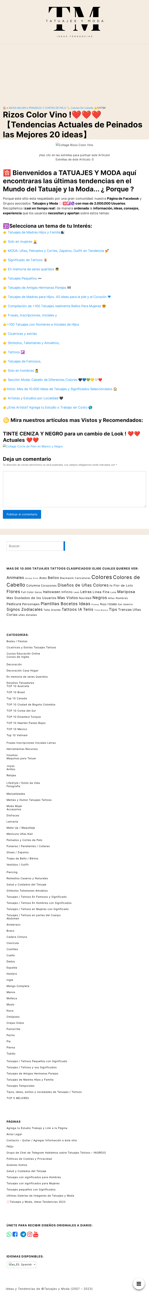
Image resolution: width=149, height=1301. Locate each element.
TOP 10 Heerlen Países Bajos (26, 722)
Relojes (11, 775)
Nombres (122, 598)
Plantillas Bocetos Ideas (65, 603)
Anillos (11, 769)
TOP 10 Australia (18, 686)
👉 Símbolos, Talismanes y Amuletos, (31, 343)
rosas (112, 604)
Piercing (12, 872)
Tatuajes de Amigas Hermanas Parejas (32, 1073)
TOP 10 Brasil (16, 692)
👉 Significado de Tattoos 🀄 (25, 260)
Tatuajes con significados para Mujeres (33, 1183)
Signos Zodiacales (25, 609)
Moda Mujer (17, 107)
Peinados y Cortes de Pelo (47, 107)
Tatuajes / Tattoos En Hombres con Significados (39, 902)
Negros (99, 597)
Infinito (67, 592)
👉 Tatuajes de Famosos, (22, 361)
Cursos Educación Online (23, 653)
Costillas (12, 949)
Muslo (10, 1004)
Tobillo (11, 1053)
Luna (113, 592)
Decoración (14, 664)
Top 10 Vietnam (17, 735)
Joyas (11, 765)
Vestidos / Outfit (18, 864)
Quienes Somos (17, 1164)
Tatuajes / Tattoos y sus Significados (32, 1067)
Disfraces (13, 815)
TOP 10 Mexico (17, 729)
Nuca (10, 1010)
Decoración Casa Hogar (23, 670)
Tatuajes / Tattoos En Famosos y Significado (37, 896)
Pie (9, 1041)
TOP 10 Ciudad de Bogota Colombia (31, 704)
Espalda (12, 967)
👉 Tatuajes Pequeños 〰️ (22, 278)
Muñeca (12, 998)
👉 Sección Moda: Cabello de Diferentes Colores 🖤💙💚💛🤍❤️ (52, 380)
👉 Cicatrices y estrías (20, 334)
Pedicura (14, 604)
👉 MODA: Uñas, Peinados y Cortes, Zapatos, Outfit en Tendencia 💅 (56, 251)
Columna (33, 585)
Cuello (11, 955)
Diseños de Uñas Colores (83, 585)
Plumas (95, 604)
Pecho (11, 1035)
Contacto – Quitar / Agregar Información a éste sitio (42, 1140)
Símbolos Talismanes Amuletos (27, 890)
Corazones (49, 585)
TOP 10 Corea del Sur (21, 710)
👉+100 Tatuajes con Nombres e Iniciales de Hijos (41, 324)
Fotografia (13, 786)
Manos (11, 992)
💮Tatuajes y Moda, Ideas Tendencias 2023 (36, 1201)
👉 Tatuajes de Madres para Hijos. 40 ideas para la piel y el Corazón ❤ (57, 297)
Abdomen (13, 918)
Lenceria (12, 821)
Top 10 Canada (17, 698)
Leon (76, 592)
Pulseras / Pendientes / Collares (28, 846)
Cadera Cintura (17, 936)
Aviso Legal (14, 1134)
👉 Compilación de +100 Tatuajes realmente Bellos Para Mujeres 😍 (54, 306)
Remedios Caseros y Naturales (27, 878)
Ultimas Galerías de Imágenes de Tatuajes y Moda (40, 1195)
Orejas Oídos (15, 1022)
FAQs (10, 1146)
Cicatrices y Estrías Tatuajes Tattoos (31, 647)
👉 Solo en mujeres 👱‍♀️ (20, 241)
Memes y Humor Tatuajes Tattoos (29, 799)
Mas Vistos (67, 598)
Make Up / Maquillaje (21, 827)
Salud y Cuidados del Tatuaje (26, 884)
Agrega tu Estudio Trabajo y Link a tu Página (37, 1128)
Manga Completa (18, 985)
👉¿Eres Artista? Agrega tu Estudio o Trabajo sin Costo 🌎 (47, 407)
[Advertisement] (74, 72)
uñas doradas (28, 614)
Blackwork (67, 577)
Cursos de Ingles (18, 656)
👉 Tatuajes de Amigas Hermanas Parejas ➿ (37, 287)
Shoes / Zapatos (18, 852)
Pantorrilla (13, 1029)
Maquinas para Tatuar (21, 758)
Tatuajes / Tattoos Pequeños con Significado (37, 1061)
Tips (113, 609)
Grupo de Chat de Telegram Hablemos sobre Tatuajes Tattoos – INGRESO (56, 1152)
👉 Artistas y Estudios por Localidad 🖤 (33, 398)
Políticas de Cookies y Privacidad (29, 1158)
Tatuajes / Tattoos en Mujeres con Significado (38, 909)
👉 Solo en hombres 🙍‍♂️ (21, 370)
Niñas (111, 598)
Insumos (12, 755)
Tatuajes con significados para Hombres (34, 1177)
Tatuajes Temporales (21, 1085)
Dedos (11, 961)
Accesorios (14, 809)
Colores (101, 577)
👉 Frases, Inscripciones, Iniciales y (30, 315)
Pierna (11, 1047)
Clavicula (13, 942)
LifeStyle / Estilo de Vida (23, 782)
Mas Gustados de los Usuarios (32, 598)
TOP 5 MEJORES (18, 1098)
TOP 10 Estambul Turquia (24, 716)
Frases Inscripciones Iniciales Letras (31, 742)
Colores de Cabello (82, 107)
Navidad (85, 598)
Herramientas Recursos (22, 748)
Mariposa (126, 591)
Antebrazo (14, 924)
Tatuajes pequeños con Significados (31, 1189)
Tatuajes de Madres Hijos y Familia (30, 1079)
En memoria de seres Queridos (27, 676)
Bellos (53, 578)
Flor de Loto (123, 585)
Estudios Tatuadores (20, 682)
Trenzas (125, 609)
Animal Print (31, 578)
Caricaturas (82, 577)
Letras (86, 592)
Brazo (10, 930)
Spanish (26, 1264)
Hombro (12, 973)
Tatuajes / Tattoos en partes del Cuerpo (34, 915)
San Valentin (125, 604)
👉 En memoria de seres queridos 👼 (31, 269)
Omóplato (13, 1016)
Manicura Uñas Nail (20, 833)
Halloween (52, 592)
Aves (43, 578)
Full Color (27, 592)
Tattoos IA (72, 609)
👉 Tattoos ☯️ (14, 352)
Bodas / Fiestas (17, 641)
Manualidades (16, 793)
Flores (13, 591)
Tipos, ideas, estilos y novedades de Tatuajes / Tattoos (44, 1091)
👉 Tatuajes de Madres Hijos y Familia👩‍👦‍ (34, 232)
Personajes (31, 604)
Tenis (88, 609)
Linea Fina (101, 592)
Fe (111, 585)
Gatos (38, 592)
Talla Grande (52, 609)
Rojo (103, 604)
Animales (15, 577)
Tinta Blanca (101, 610)
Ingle (10, 979)
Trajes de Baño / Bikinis (22, 858)
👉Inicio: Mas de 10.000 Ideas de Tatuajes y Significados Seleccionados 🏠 (60, 389)
